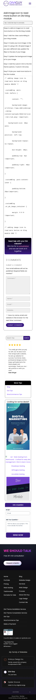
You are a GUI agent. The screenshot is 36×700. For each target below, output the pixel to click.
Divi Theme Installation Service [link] (15, 609)
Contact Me (23, 602)
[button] (30, 3)
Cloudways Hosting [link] (18, 466)
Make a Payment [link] (10, 624)
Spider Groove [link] (14, 682)
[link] (18, 449)
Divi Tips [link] (14, 23)
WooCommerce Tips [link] (14, 394)
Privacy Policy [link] (15, 696)
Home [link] (6, 576)
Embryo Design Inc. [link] (16, 659)
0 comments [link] (20, 23)
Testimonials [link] (8, 591)
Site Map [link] (22, 696)
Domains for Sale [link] (10, 595)
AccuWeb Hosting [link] (18, 474)
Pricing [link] (6, 584)
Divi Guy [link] (11, 672)
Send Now (18, 535)
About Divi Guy (24, 595)
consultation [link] (23, 246)
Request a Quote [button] (12, 563)
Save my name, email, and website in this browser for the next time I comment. (17, 317)
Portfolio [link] (7, 580)
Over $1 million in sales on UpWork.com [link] (17, 638)
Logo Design (23, 598)
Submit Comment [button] (15, 325)
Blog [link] (8, 387)
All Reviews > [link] (8, 646)
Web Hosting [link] (8, 588)
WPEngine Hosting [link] (18, 470)
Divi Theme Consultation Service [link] (15, 613)
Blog (20, 576)
